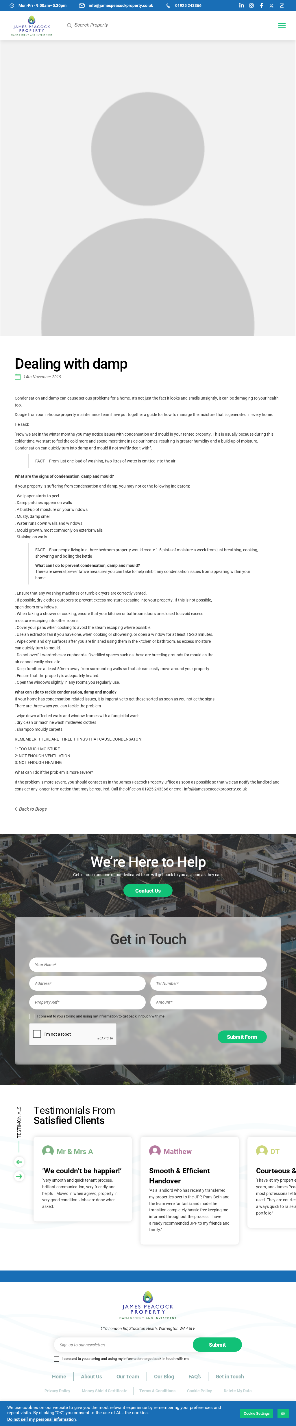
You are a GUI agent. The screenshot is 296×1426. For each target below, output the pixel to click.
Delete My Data (238, 1390)
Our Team (127, 1376)
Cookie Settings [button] (257, 1413)
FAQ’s (194, 1376)
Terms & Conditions (157, 1390)
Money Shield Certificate (104, 1390)
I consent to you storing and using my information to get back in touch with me (100, 1016)
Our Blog (164, 1376)
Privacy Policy (57, 1390)
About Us (91, 1376)
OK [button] (283, 1413)
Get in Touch (230, 1376)
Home (59, 1376)
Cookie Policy (199, 1390)
